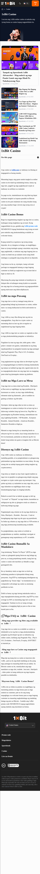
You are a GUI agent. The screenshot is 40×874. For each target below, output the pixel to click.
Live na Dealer (8, 837)
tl (27, 3)
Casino (5, 832)
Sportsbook (6, 87)
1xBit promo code (12, 239)
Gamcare (5, 869)
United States (14, 806)
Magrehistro (7, 821)
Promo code (7, 816)
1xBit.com (17, 173)
